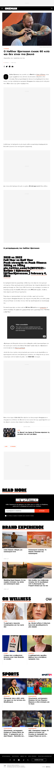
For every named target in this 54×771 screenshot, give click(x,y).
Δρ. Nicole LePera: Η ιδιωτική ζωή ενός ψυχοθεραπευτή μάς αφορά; (39, 625)
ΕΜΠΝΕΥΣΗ (31, 621)
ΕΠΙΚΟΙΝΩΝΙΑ (6, 756)
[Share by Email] (12, 66)
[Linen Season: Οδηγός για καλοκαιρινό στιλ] (14, 540)
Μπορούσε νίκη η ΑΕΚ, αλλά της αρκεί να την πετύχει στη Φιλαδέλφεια (14, 700)
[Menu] (2, 8)
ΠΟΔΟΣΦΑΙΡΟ (32, 696)
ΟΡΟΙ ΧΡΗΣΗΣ (32, 756)
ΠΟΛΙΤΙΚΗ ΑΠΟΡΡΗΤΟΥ (45, 756)
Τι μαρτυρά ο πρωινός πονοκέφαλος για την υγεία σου (14, 625)
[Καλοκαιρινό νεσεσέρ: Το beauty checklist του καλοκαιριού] (39, 540)
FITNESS (6, 48)
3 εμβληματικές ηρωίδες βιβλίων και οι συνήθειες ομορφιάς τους (37, 657)
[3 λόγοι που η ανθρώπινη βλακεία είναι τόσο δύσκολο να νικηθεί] (14, 643)
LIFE (18, 430)
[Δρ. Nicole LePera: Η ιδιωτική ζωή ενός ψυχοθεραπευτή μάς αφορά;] (39, 611)
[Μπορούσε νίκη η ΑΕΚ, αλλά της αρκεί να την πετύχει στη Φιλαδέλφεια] (14, 686)
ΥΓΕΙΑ (5, 621)
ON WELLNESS (16, 599)
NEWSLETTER (39, 759)
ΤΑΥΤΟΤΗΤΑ (15, 756)
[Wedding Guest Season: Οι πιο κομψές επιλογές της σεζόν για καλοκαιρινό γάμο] (14, 570)
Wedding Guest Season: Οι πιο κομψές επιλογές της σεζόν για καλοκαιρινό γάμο (15, 582)
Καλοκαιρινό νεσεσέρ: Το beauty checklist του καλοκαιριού (37, 551)
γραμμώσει (43, 307)
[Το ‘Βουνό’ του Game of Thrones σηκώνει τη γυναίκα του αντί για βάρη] (9, 432)
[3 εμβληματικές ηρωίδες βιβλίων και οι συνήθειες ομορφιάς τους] (39, 643)
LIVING (6, 653)
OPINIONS (7, 696)
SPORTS (10, 674)
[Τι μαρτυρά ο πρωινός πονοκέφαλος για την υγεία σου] (14, 611)
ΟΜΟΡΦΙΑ (31, 653)
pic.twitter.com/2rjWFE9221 (23, 268)
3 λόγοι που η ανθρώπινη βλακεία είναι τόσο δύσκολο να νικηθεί (14, 657)
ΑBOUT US (23, 756)
